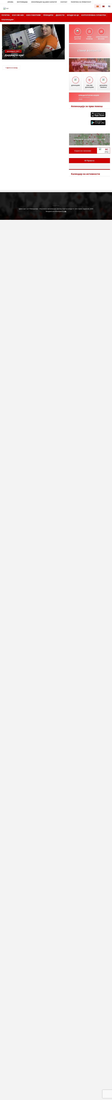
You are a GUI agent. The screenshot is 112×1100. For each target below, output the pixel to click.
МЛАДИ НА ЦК (73, 15)
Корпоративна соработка (93, 15)
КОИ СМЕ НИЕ (18, 15)
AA (65, 211)
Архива (10, 2)
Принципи (48, 15)
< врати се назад (11, 68)
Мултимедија (22, 2)
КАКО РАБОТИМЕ (33, 15)
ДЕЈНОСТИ (60, 15)
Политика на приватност (81, 2)
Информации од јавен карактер (44, 2)
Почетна (6, 15)
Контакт (64, 2)
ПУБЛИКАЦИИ (7, 19)
